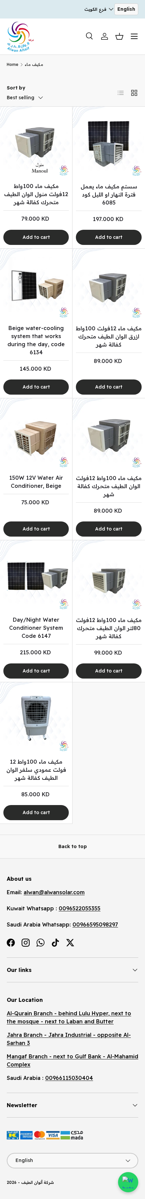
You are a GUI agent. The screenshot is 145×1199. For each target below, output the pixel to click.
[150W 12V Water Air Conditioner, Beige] (36, 434)
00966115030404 (69, 1078)
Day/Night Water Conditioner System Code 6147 (36, 627)
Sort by (16, 88)
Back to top (72, 846)
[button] (119, 36)
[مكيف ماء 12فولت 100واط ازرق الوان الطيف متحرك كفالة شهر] (108, 285)
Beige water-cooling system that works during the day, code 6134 (36, 340)
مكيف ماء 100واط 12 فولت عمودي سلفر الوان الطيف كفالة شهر (36, 769)
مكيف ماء (34, 64)
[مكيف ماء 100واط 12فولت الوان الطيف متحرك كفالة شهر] (108, 434)
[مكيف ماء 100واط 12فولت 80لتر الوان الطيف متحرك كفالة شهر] (108, 576)
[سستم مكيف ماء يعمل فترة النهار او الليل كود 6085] (108, 143)
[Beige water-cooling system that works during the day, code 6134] (36, 285)
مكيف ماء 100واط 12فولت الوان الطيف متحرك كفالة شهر (109, 486)
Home (12, 64)
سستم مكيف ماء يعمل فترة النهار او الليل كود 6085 (109, 194)
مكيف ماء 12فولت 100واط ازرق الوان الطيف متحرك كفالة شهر (109, 336)
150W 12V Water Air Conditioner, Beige (36, 481)
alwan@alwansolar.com (54, 892)
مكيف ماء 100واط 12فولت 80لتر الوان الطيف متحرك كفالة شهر (109, 628)
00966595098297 (95, 924)
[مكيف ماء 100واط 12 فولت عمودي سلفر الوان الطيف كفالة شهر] (36, 718)
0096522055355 (79, 908)
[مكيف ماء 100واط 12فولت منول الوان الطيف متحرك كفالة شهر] (36, 143)
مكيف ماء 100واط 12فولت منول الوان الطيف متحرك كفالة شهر (36, 194)
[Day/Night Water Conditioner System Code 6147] (36, 576)
